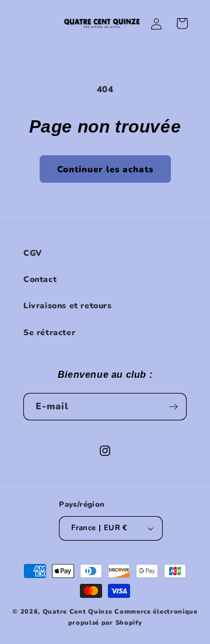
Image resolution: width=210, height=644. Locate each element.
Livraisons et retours (67, 305)
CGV (32, 253)
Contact (40, 279)
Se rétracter (49, 332)
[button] (182, 23)
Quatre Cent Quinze (78, 611)
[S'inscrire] (173, 406)
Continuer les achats (105, 169)
